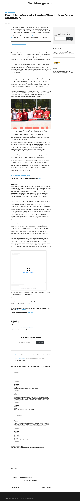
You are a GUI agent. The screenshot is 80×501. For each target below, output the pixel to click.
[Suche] (9, 3)
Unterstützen (40, 8)
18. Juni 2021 (7, 23)
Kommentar (13, 450)
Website (12, 473)
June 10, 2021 (31, 47)
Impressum (48, 8)
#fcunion (13, 175)
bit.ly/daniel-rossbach (21, 360)
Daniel (16, 354)
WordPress (22, 498)
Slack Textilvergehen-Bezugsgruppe (61, 51)
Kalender (33, 8)
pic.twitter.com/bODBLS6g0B (22, 175)
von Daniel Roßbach (10, 22)
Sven (15, 420)
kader (26, 347)
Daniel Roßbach (22, 352)
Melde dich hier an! (71, 55)
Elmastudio (32, 498)
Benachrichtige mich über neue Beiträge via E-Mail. (21, 477)
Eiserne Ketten (61, 71)
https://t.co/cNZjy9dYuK (27, 327)
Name (12, 464)
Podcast (61, 72)
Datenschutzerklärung (58, 8)
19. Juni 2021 (16, 394)
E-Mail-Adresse (14, 468)
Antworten (17, 381)
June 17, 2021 (41, 178)
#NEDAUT (19, 309)
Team (28, 8)
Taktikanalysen (41, 355)
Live (24, 8)
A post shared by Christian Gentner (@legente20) (28, 288)
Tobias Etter (19, 414)
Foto (67, 71)
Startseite (18, 8)
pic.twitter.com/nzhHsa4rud (19, 44)
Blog (6, 12)
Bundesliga (21, 347)
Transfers (38, 347)
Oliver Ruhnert (31, 347)
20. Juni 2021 (16, 421)
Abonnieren (40, 342)
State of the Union (11, 12)
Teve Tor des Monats (60, 73)
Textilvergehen (40, 3)
